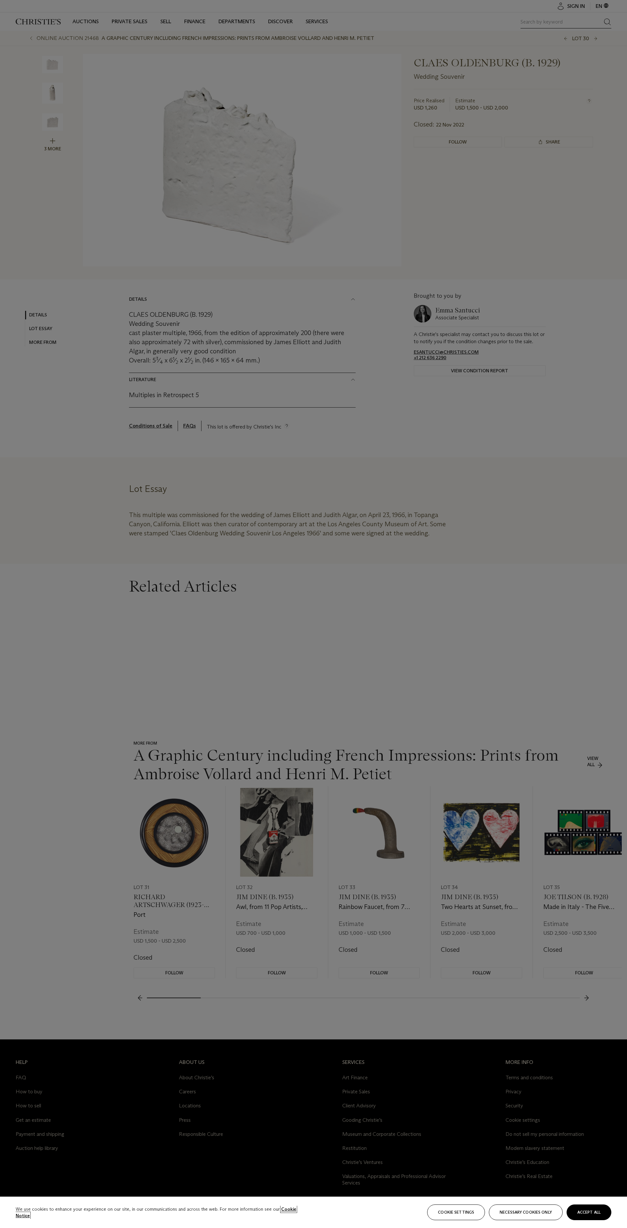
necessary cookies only (526, 1212)
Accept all (589, 1212)
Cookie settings (456, 1212)
